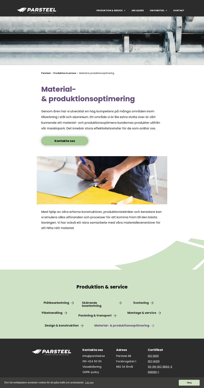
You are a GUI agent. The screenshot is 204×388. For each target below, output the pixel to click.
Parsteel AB (123, 355)
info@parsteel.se (93, 355)
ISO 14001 (153, 361)
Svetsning (141, 303)
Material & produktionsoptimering (96, 73)
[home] (36, 10)
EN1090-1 (153, 372)
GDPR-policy (90, 372)
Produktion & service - (66, 73)
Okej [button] (189, 382)
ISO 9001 (153, 355)
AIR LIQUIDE (138, 10)
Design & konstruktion (62, 325)
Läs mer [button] (89, 382)
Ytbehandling (51, 313)
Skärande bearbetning (91, 304)
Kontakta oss (65, 141)
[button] (111, 10)
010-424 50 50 (92, 361)
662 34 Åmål (124, 366)
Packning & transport (95, 315)
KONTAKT (178, 10)
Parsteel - (47, 73)
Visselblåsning (91, 366)
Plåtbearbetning (56, 303)
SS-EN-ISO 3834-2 (160, 366)
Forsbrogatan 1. (126, 361)
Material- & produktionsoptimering (121, 325)
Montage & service (141, 313)
